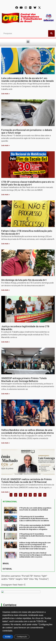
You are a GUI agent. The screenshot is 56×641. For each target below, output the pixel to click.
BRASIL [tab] (6, 563)
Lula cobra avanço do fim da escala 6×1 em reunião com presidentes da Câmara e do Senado (27, 79)
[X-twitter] (39, 8)
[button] (28, 42)
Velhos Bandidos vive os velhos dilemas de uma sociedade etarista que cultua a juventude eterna (27, 431)
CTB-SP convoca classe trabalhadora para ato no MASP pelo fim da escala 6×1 (27, 183)
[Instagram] (26, 8)
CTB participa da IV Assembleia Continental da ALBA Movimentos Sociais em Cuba (35, 536)
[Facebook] (17, 8)
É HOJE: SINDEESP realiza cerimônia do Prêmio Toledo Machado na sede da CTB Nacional (26, 480)
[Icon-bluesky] (35, 8)
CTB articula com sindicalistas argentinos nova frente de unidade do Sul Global (35, 509)
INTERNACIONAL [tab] (10, 502)
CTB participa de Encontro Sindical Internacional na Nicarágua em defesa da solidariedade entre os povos (35, 555)
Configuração (22, 637)
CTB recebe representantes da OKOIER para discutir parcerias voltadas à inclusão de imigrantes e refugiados (34, 527)
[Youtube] (21, 8)
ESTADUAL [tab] (7, 569)
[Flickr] (30, 8)
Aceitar (8, 637)
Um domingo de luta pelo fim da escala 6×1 (24, 280)
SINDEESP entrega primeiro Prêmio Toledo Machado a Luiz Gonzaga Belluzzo (24, 379)
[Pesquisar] (51, 33)
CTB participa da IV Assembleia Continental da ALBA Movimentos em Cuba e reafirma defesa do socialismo (34, 519)
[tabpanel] (28, 532)
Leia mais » (5, 94)
